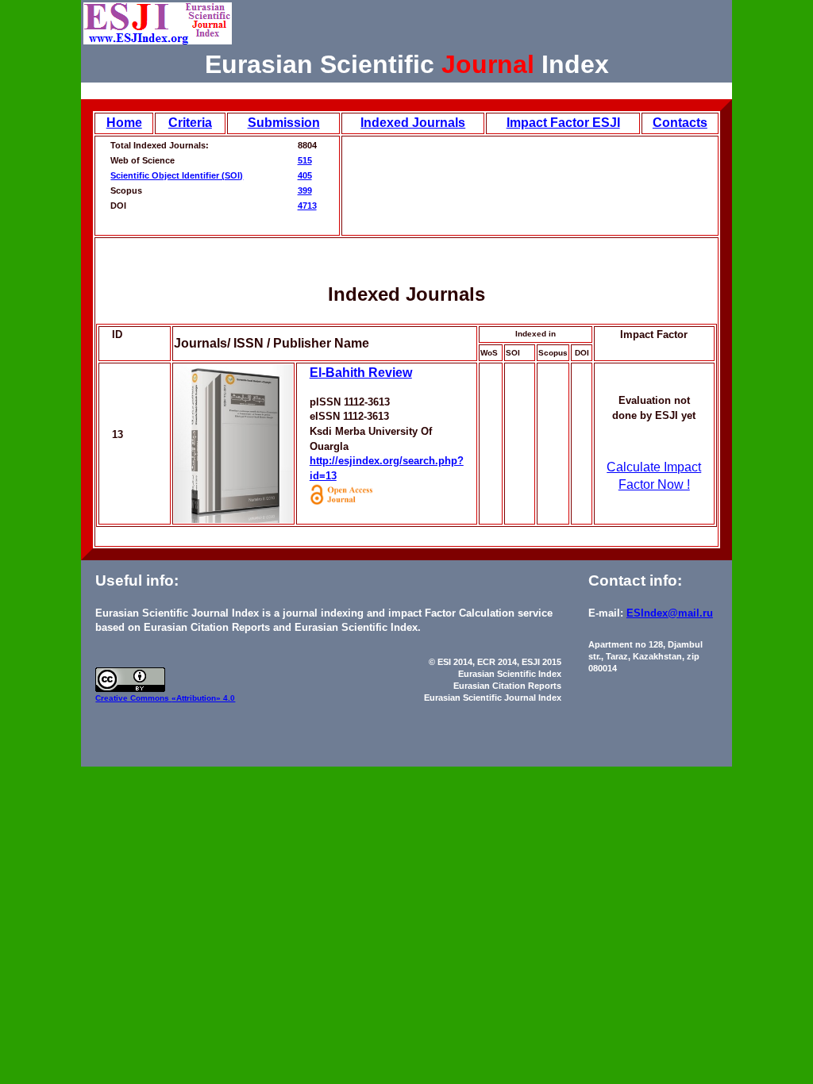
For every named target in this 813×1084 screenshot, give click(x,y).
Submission (284, 122)
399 (305, 190)
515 (305, 160)
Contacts (680, 122)
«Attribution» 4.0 (203, 698)
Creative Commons (133, 698)
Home (124, 122)
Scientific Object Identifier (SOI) (176, 175)
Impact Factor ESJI (563, 122)
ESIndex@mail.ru (669, 613)
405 (305, 175)
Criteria (190, 122)
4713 (307, 205)
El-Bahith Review (361, 372)
